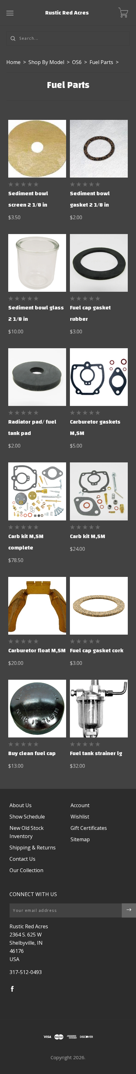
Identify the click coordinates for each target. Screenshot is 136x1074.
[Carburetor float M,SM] (37, 606)
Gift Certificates (89, 828)
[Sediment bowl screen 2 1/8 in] (37, 149)
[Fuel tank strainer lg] (99, 708)
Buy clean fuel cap (32, 753)
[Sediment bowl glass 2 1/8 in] (37, 263)
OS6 (77, 62)
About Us (20, 805)
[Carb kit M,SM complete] (37, 491)
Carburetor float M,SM (37, 650)
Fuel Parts (101, 62)
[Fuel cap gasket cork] (99, 606)
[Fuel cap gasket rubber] (99, 263)
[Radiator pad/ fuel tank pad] (37, 377)
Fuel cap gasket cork (96, 650)
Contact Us (22, 858)
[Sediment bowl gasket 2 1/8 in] (99, 149)
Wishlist (80, 816)
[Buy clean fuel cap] (37, 708)
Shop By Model (46, 62)
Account (80, 805)
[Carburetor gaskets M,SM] (99, 377)
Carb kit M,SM (87, 536)
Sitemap (80, 839)
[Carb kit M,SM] (99, 491)
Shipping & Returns (32, 847)
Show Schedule (27, 816)
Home (13, 62)
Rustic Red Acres (67, 13)
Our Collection (26, 870)
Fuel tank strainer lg (96, 753)
